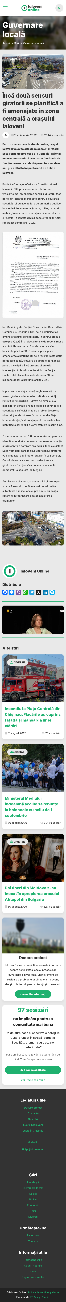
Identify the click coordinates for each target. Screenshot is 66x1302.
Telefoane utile (33, 1259)
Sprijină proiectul (34, 1149)
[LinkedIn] (45, 592)
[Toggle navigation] (5, 8)
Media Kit (33, 1142)
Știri (16, 43)
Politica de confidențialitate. (43, 1292)
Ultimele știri (33, 1182)
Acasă (6, 43)
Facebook (33, 1235)
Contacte (33, 1113)
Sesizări (33, 1119)
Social (19, 752)
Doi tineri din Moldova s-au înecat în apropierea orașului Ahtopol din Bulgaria (32, 894)
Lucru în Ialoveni (33, 1124)
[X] (38, 592)
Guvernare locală (33, 43)
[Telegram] (31, 592)
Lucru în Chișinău (33, 1130)
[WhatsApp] (25, 592)
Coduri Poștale (33, 1265)
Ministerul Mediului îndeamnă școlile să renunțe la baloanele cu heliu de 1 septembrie (31, 807)
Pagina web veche (33, 1277)
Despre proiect (33, 1107)
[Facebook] (5, 592)
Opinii (33, 1211)
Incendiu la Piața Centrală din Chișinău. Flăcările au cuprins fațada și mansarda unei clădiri (33, 717)
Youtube (33, 1241)
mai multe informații (33, 994)
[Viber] (18, 592)
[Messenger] (11, 592)
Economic (33, 1205)
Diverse (19, 662)
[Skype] (52, 592)
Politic (33, 1199)
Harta (33, 1271)
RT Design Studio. (40, 1297)
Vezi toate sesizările (33, 1080)
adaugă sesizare (34, 1070)
